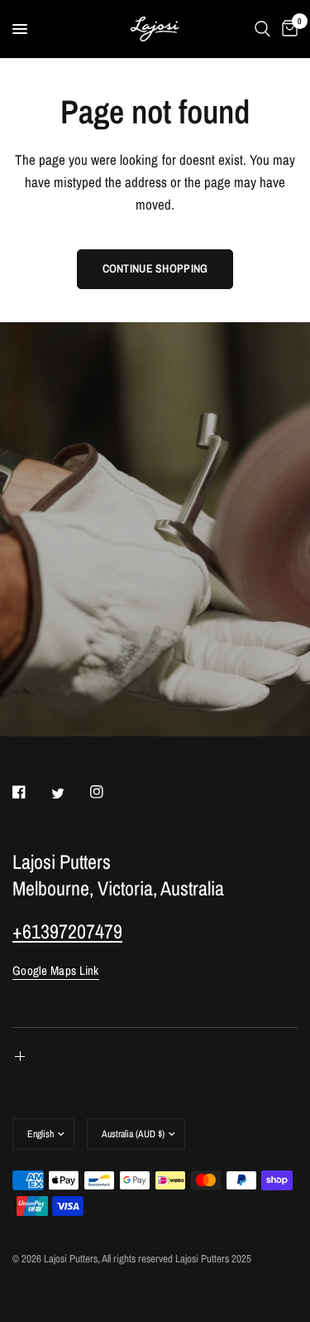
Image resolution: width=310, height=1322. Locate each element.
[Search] (262, 29)
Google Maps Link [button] (55, 970)
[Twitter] (69, 792)
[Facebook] (30, 792)
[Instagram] (108, 792)
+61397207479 (67, 931)
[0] (287, 29)
